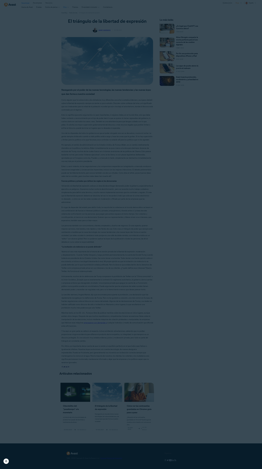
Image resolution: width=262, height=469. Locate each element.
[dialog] (131, 234)
